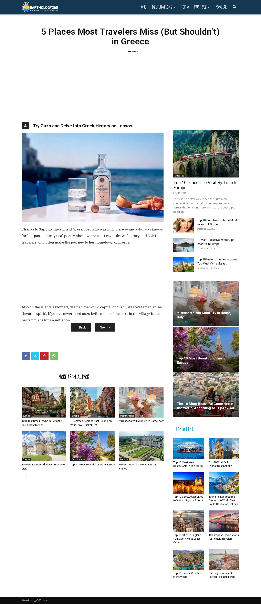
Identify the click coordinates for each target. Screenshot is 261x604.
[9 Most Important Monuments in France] (141, 446)
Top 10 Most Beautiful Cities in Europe (92, 464)
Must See (200, 7)
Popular (221, 7)
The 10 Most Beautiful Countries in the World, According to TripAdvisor (205, 406)
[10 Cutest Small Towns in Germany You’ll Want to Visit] (44, 402)
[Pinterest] (44, 356)
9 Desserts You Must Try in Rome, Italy (141, 420)
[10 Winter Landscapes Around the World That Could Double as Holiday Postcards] (224, 483)
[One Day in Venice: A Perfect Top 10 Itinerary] (224, 559)
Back (82, 327)
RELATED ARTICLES (39, 377)
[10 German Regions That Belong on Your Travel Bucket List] (92, 402)
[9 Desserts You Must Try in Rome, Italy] (141, 402)
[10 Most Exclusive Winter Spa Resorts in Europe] (183, 245)
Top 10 (185, 7)
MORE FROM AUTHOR (74, 377)
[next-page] (30, 476)
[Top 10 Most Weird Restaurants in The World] (188, 448)
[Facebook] (26, 356)
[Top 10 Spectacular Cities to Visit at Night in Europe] (188, 483)
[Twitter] (35, 356)
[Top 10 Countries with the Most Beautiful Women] (183, 225)
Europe (26, 415)
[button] (234, 7)
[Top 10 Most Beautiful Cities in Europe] (92, 446)
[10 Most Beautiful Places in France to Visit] (44, 446)
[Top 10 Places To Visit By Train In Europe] (206, 153)
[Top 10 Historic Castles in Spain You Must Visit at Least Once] (183, 264)
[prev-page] (24, 476)
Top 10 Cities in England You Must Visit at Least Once (187, 538)
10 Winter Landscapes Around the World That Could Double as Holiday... (224, 500)
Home (143, 7)
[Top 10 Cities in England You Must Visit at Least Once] (188, 521)
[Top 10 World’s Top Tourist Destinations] (224, 448)
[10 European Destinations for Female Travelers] (224, 521)
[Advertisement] (130, 85)
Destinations (162, 7)
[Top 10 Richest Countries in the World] (188, 559)
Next (103, 327)
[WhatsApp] (54, 356)
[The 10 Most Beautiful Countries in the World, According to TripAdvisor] (206, 394)
